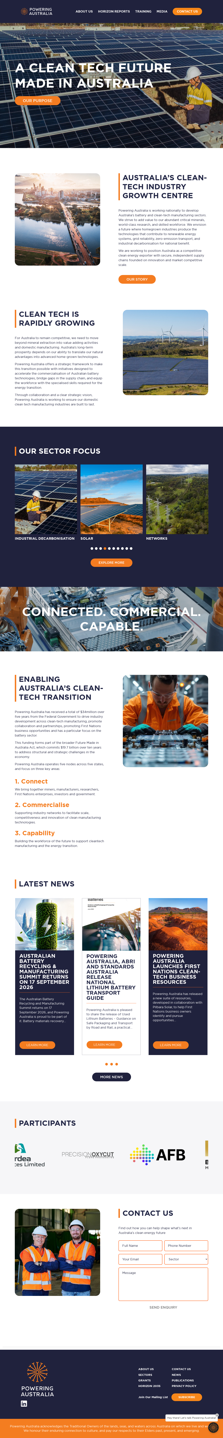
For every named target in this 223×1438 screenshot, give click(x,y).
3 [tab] (100, 548)
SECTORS (145, 1375)
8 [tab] (122, 548)
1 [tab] (92, 548)
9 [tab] (126, 548)
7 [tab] (118, 548)
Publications (183, 1380)
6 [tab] (113, 548)
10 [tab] (131, 548)
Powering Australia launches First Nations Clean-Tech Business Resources (176, 968)
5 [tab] (109, 548)
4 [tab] (105, 548)
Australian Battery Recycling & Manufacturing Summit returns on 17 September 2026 (44, 971)
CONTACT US (181, 1369)
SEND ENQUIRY (163, 1307)
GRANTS (144, 1380)
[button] (106, 1064)
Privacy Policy (184, 1386)
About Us (84, 11)
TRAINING (143, 11)
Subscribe (186, 1397)
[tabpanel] (46, 503)
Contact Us (187, 11)
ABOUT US (146, 1369)
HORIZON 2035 (149, 1386)
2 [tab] (96, 548)
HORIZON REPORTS (114, 11)
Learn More (40, 1045)
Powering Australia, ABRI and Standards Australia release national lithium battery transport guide (111, 977)
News (176, 1375)
